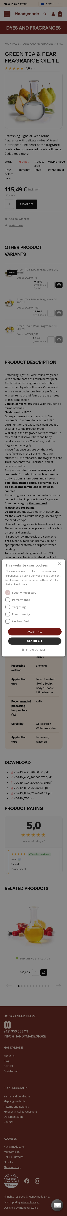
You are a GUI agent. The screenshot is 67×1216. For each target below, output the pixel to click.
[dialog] (33, 608)
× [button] (59, 563)
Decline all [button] (34, 641)
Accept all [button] (35, 631)
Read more (20, 584)
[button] (34, 650)
